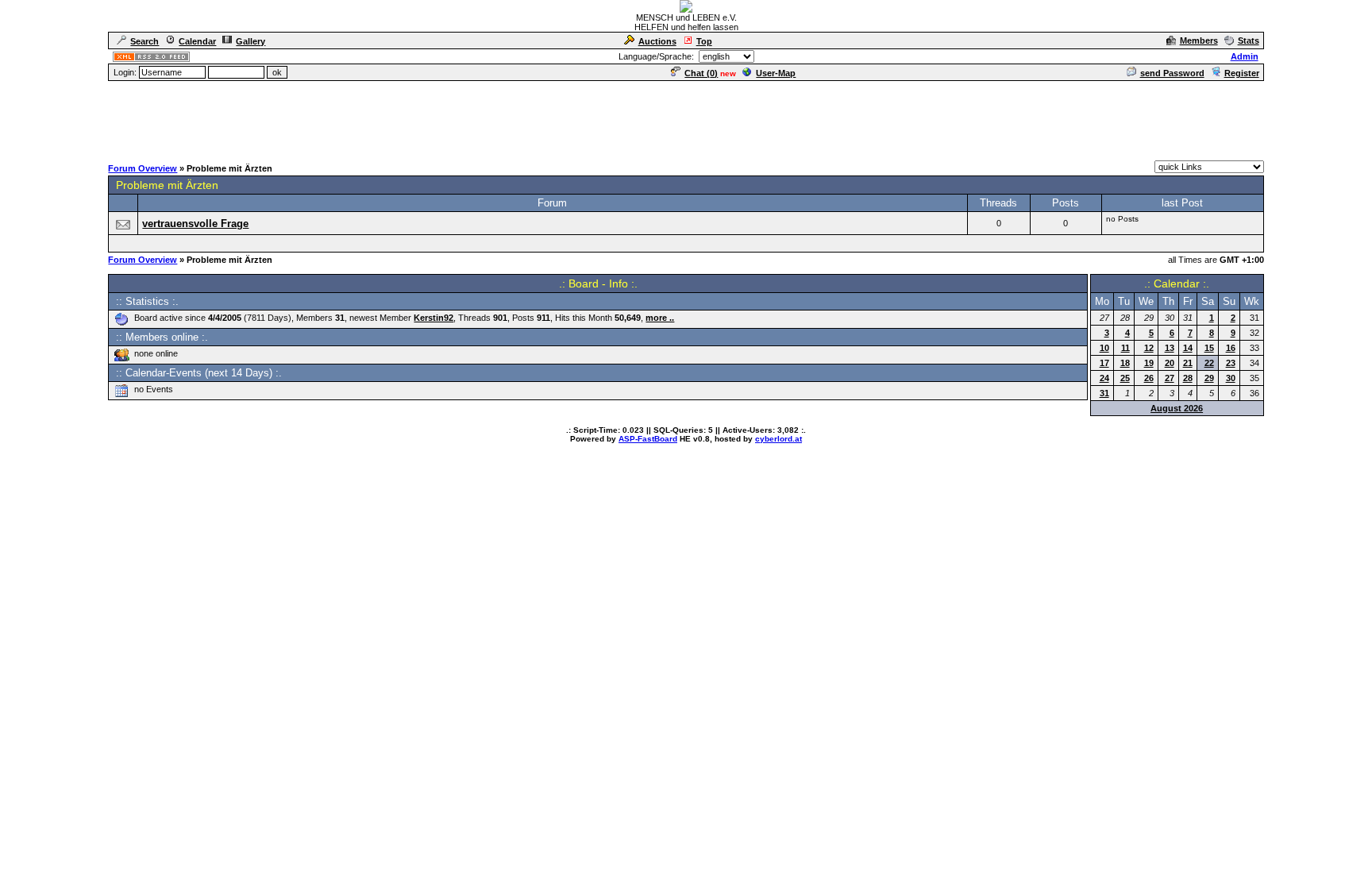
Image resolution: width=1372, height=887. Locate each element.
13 (1169, 348)
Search (144, 41)
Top (704, 41)
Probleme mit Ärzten (167, 185)
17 (1104, 363)
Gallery (250, 41)
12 (1149, 348)
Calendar (197, 41)
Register (1241, 73)
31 (1104, 393)
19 (1149, 363)
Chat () (701, 73)
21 (1188, 363)
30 (1230, 378)
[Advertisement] (686, 118)
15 (1209, 348)
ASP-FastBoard (648, 438)
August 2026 (1176, 408)
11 (1125, 348)
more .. (660, 317)
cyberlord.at (778, 438)
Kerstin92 (433, 317)
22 (1209, 363)
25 (1125, 378)
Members (1199, 40)
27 (1169, 378)
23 (1230, 363)
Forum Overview (142, 168)
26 (1149, 378)
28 (1188, 378)
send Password (1172, 73)
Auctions (657, 41)
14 (1188, 348)
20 (1169, 363)
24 (1104, 378)
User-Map (776, 73)
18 (1125, 363)
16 (1230, 348)
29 (1209, 378)
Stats (1248, 40)
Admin (1244, 56)
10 (1104, 348)
